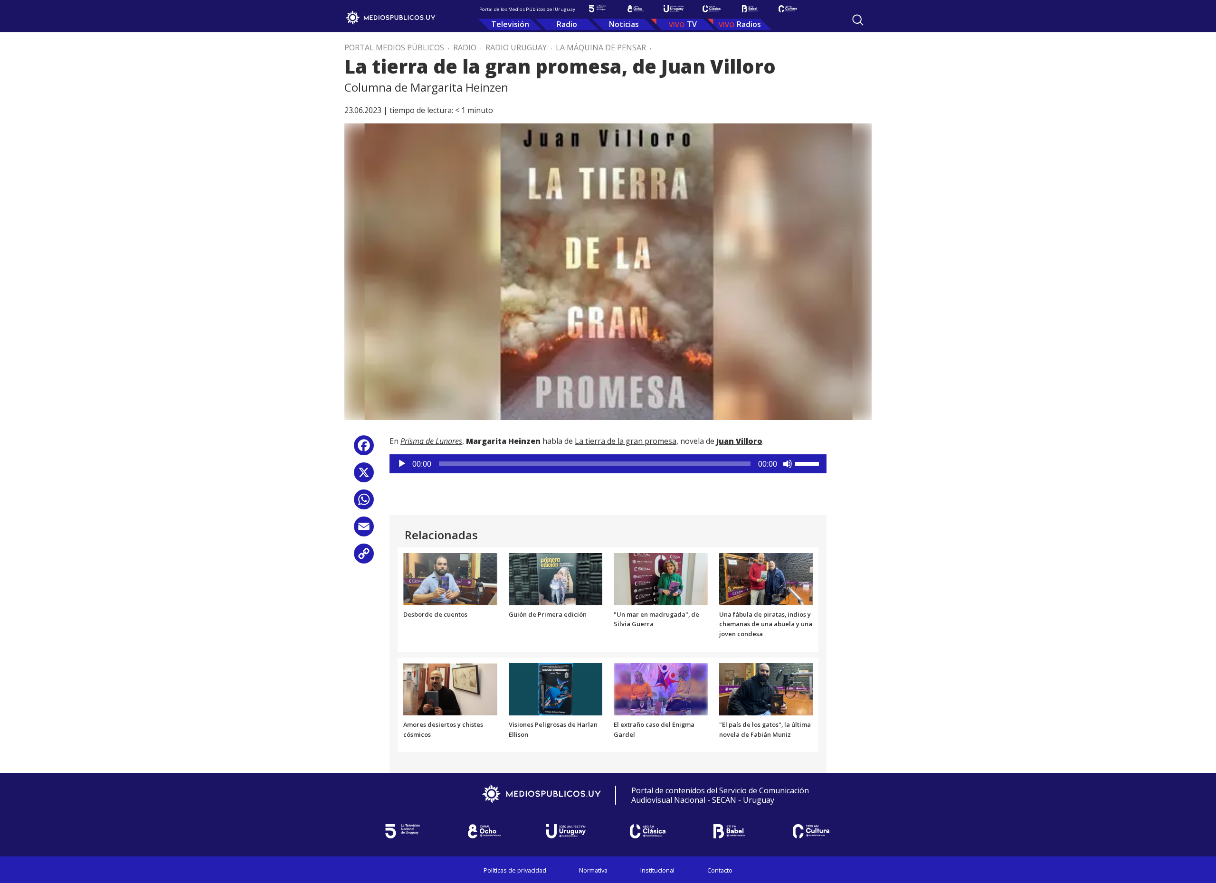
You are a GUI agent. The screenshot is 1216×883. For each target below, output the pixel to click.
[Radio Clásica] (711, 8)
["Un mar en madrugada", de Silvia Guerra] (661, 578)
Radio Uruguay (516, 47)
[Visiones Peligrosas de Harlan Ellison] (556, 688)
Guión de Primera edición (548, 614)
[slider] (808, 462)
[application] (608, 463)
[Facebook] (364, 448)
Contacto (719, 870)
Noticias (624, 24)
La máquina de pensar (601, 47)
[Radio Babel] (749, 8)
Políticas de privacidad (515, 870)
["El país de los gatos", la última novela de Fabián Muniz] (766, 688)
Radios (749, 24)
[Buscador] (858, 20)
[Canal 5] (597, 8)
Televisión (510, 24)
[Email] (364, 530)
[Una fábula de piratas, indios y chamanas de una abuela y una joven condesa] (766, 578)
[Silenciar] (787, 464)
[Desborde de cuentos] (450, 578)
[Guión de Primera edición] (556, 578)
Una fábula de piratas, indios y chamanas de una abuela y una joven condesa (765, 624)
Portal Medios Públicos (394, 47)
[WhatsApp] (364, 503)
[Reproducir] (402, 464)
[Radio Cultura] (787, 8)
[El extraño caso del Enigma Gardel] (661, 688)
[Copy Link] (364, 557)
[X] (364, 475)
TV (692, 24)
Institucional (657, 870)
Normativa (593, 870)
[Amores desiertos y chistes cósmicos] (450, 688)
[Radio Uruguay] (673, 8)
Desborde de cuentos (435, 614)
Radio (567, 24)
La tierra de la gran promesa (625, 441)
